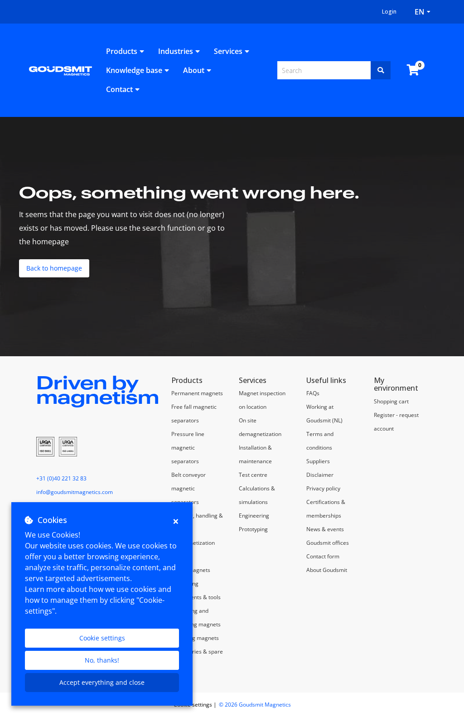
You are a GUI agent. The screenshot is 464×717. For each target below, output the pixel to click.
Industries (175, 51)
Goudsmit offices (327, 543)
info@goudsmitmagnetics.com (74, 492)
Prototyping (253, 529)
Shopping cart (391, 401)
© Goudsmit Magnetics (255, 704)
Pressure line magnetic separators (187, 447)
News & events (325, 529)
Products (121, 51)
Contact (119, 89)
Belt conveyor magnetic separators (188, 488)
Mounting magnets (195, 638)
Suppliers (318, 461)
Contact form (322, 556)
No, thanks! (102, 660)
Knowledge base (134, 70)
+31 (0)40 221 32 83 (61, 478)
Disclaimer (320, 475)
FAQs (312, 393)
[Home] (60, 70)
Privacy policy (323, 488)
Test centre (253, 475)
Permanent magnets (197, 393)
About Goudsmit (326, 570)
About (193, 70)
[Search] (381, 70)
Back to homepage (54, 268)
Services (228, 51)
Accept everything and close (102, 682)
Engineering (254, 515)
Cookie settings (102, 638)
